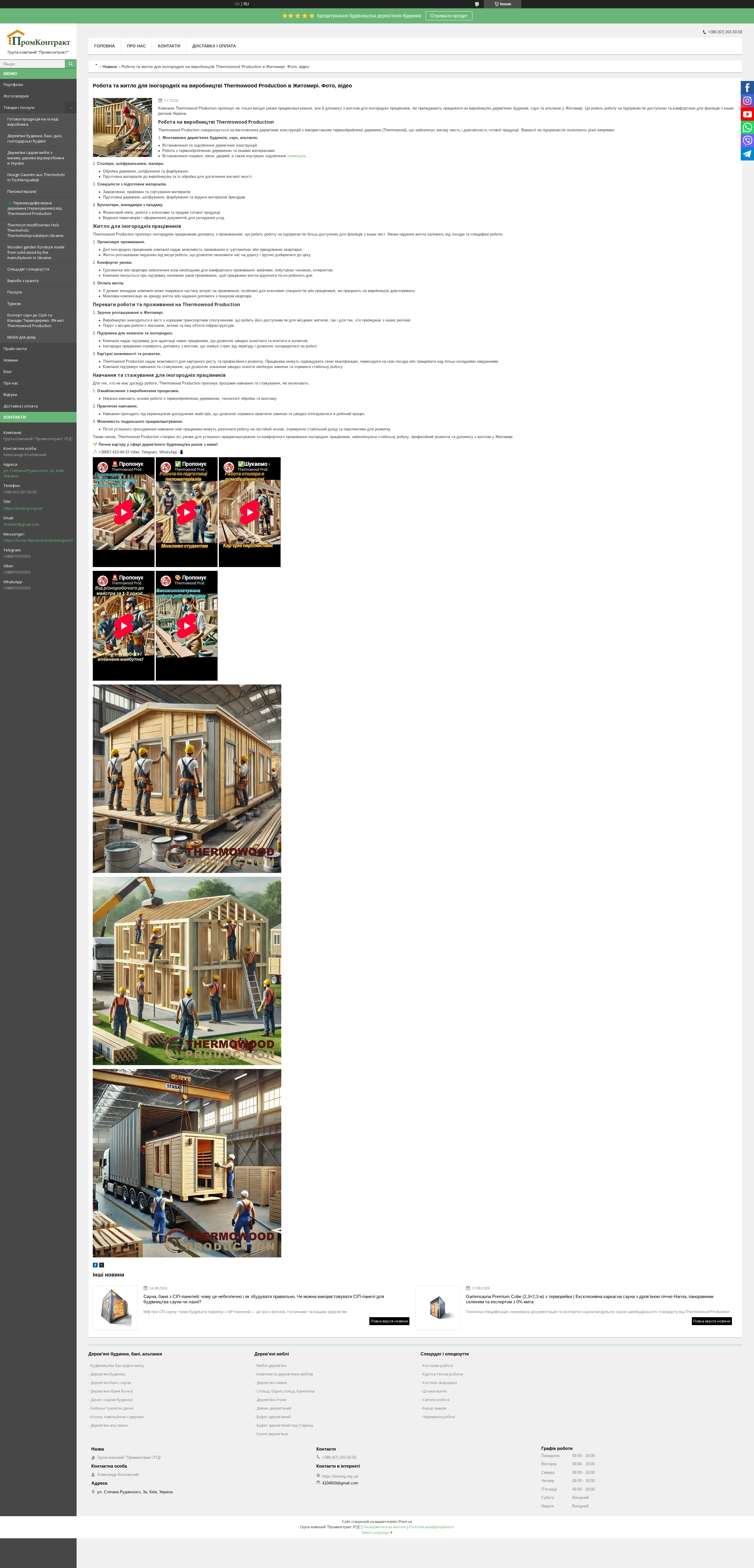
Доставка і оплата (21, 406)
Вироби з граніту (23, 280)
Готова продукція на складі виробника (32, 121)
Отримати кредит (449, 15)
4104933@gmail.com (21, 524)
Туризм (14, 303)
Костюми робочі (438, 1365)
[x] (101, 1266)
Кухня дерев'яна (272, 1433)
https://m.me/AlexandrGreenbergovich (38, 540)
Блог (8, 371)
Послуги (14, 292)
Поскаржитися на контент (384, 1527)
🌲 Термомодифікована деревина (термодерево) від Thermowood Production (34, 208)
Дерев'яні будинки (107, 1374)
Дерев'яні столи (271, 1399)
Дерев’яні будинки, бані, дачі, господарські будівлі (34, 138)
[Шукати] (71, 63)
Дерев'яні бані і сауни (110, 1382)
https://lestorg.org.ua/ (23, 508)
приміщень (296, 156)
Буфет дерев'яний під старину (285, 1425)
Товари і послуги (19, 107)
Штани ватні (435, 1391)
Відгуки (10, 394)
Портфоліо (13, 84)
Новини (11, 360)
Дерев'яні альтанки (109, 1425)
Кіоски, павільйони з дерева (117, 1416)
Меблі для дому (21, 337)
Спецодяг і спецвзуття (28, 269)
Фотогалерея (16, 96)
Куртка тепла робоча (443, 1374)
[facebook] (95, 1266)
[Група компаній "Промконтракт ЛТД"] (38, 39)
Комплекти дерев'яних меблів (285, 1374)
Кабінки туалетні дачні (111, 1408)
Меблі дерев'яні (271, 1365)
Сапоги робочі (436, 1399)
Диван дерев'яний (274, 1408)
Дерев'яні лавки (272, 1382)
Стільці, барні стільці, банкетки (286, 1391)
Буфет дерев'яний (274, 1416)
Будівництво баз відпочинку (117, 1365)
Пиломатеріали (21, 191)
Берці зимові (435, 1408)
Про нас (11, 383)
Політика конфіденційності (431, 1527)
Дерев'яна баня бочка (111, 1391)
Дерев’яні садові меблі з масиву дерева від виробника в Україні (35, 158)
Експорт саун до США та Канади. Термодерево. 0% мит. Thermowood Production (36, 320)
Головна (104, 46)
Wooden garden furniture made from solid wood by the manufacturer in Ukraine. (36, 252)
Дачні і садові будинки (111, 1399)
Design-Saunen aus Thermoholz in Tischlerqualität (36, 177)
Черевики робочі (439, 1416)
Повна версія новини (389, 1321)
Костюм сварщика (440, 1382)
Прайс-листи (15, 348)
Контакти (169, 46)
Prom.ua (405, 1522)
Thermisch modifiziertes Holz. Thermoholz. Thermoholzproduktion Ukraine (35, 230)
